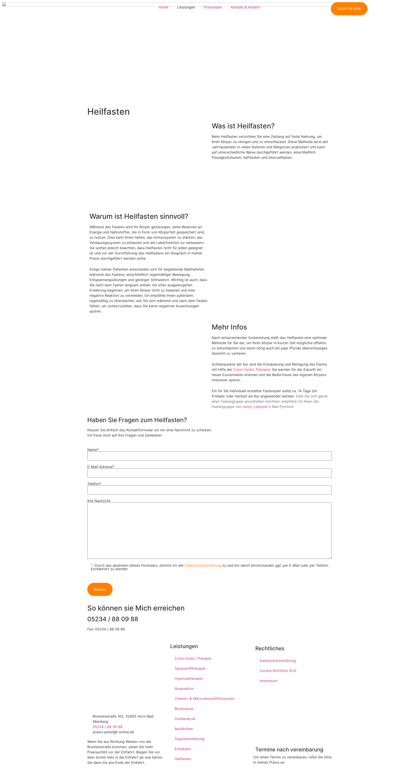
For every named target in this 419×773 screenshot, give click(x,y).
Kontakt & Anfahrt (245, 7)
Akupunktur (184, 688)
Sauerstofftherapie (190, 668)
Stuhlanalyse (185, 718)
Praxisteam (213, 7)
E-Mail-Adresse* (100, 467)
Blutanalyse (184, 708)
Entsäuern (183, 749)
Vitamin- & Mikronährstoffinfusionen (204, 698)
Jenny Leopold (255, 406)
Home (163, 7)
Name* (93, 450)
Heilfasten (183, 759)
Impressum (269, 680)
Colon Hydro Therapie (251, 369)
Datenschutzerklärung (203, 565)
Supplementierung (189, 739)
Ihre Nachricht (98, 501)
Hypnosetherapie (189, 678)
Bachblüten (184, 728)
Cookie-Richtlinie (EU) (278, 670)
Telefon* (94, 484)
